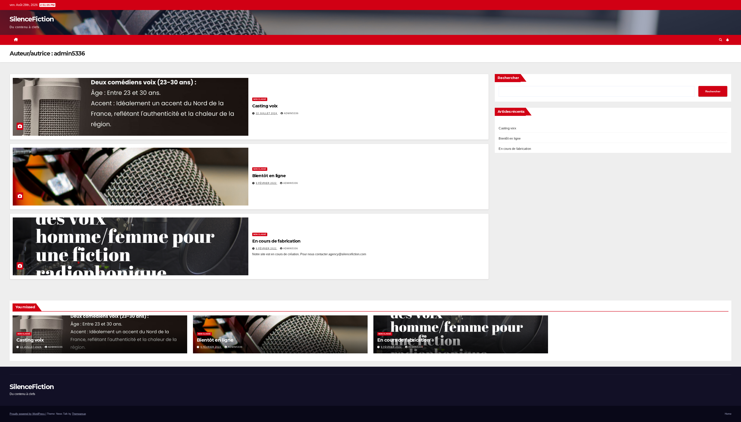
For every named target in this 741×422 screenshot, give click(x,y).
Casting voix (264, 106)
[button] (720, 39)
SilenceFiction (32, 19)
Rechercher (508, 78)
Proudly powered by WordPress (28, 413)
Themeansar (79, 413)
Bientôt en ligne (269, 175)
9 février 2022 (266, 183)
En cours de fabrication (276, 241)
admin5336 (291, 113)
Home (728, 413)
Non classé (259, 99)
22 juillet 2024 (267, 113)
